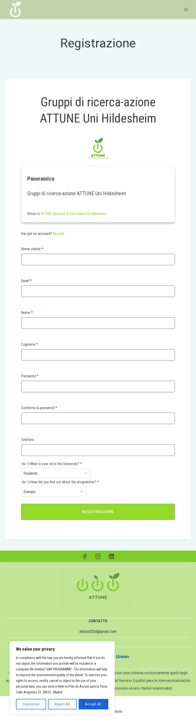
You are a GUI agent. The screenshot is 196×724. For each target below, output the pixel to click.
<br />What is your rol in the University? (51, 464)
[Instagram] (98, 556)
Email (26, 280)
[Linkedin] (111, 556)
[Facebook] (85, 556)
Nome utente (32, 249)
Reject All (62, 704)
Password (30, 376)
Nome (27, 312)
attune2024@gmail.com (98, 631)
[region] (62, 677)
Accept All (93, 704)
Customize (31, 704)
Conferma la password (39, 408)
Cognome (29, 344)
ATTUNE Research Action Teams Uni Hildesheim (73, 214)
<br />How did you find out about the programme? (60, 482)
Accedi (58, 233)
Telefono (27, 439)
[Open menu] (185, 9)
